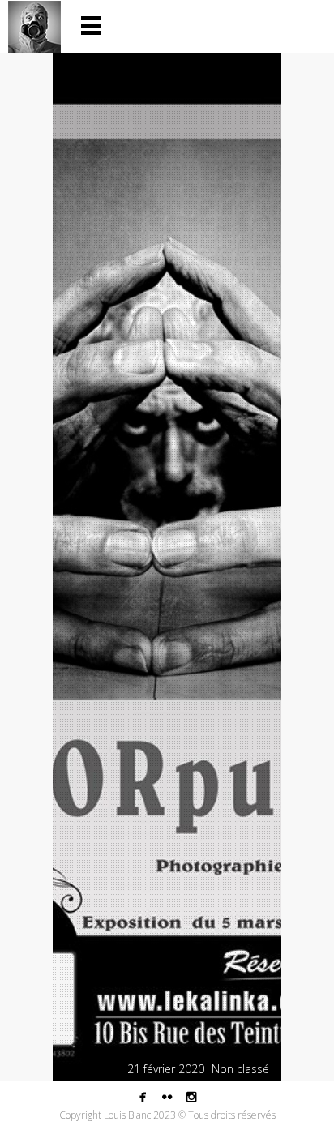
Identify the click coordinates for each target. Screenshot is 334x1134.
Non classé (240, 1068)
